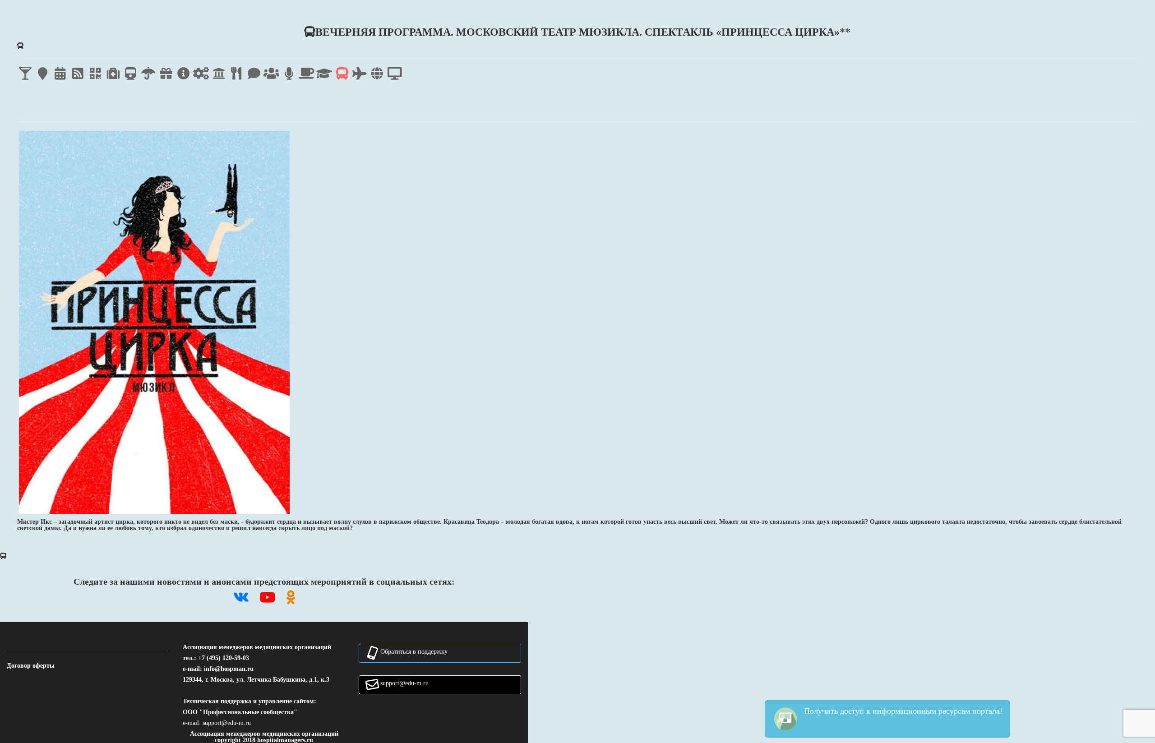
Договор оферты (31, 665)
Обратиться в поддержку (414, 651)
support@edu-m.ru (404, 683)
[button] (227, 723)
